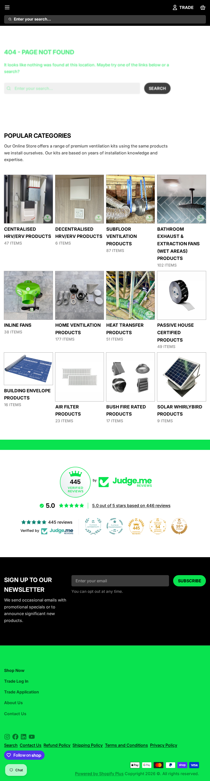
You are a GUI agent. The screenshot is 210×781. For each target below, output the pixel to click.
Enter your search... (32, 19)
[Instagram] (7, 737)
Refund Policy (57, 745)
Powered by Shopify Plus (99, 773)
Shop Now (14, 670)
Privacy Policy (163, 745)
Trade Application (21, 691)
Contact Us (15, 713)
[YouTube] (32, 737)
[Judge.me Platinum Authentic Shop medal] (93, 526)
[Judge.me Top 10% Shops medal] (179, 526)
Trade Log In (16, 681)
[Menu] (9, 7)
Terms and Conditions (126, 745)
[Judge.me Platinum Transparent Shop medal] (115, 526)
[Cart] (202, 7)
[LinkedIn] (23, 737)
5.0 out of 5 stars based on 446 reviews (131, 505)
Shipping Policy (87, 745)
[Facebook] (15, 737)
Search (11, 745)
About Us (13, 702)
